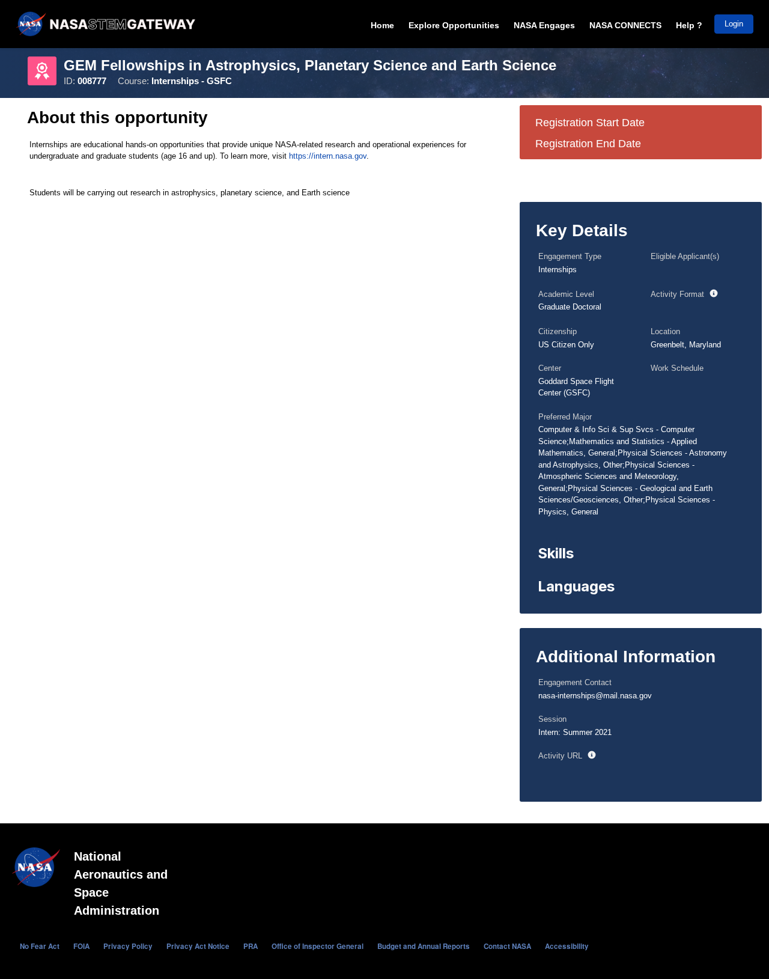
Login (734, 23)
